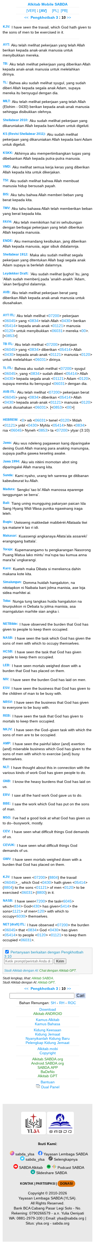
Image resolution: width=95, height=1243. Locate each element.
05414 (10, 326)
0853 (10, 336)
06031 (57, 331)
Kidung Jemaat (47, 1034)
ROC (72, 1003)
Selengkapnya (65, 1159)
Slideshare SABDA (51, 1173)
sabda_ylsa (24, 1154)
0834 (34, 321)
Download (47, 1009)
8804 (53, 877)
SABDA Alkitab (30, 1167)
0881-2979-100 (29, 1218)
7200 (40, 901)
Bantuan (48, 1082)
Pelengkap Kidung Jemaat (47, 1043)
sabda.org (61, 1223)
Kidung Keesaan (47, 1030)
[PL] (55, 10)
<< (26, 17)
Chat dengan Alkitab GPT (57, 970)
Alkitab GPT (46, 982)
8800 (41, 892)
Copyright (48, 1053)
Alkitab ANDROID (47, 1014)
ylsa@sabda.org (70, 1218)
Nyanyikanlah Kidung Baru (48, 1038)
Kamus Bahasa (47, 1024)
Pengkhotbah (43, 17)
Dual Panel (49, 1087)
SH (53, 1003)
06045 (10, 321)
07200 (54, 316)
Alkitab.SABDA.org (47, 1059)
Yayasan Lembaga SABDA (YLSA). (47, 1198)
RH (61, 1003)
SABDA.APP (47, 1067)
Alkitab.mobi (47, 1049)
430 (36, 906)
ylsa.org (42, 1223)
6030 (21, 916)
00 (84, 331)
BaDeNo (48, 1072)
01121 (58, 326)
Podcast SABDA (70, 1167)
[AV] (43, 10)
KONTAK (27, 1183)
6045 (67, 901)
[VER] (31, 10)
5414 (65, 906)
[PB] (64, 10)
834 (17, 906)
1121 (17, 911)
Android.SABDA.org (47, 1063)
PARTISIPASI (45, 1183)
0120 (9, 331)
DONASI (66, 1183)
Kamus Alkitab (47, 1020)
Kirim (60, 961)
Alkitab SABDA (42, 978)
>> (69, 17)
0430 (66, 321)
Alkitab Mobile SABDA (48, 4)
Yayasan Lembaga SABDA (65, 1154)
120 (41, 911)
